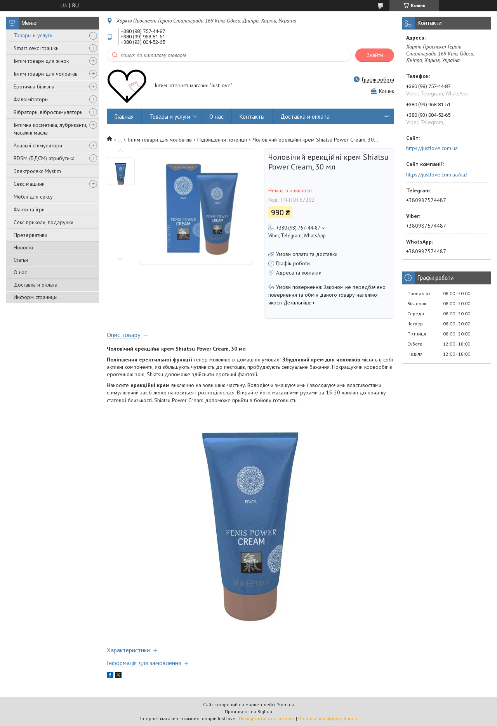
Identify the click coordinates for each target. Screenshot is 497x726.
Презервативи (30, 235)
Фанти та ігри (29, 209)
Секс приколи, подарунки (43, 222)
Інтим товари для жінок (41, 60)
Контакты (252, 116)
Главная (124, 116)
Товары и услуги (33, 35)
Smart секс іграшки (36, 48)
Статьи (21, 259)
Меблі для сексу (33, 196)
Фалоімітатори (31, 99)
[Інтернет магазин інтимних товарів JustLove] (127, 86)
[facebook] (110, 675)
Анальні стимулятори (38, 145)
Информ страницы (35, 297)
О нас (20, 272)
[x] (118, 675)
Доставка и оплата (35, 284)
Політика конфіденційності (327, 718)
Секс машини (29, 183)
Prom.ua (285, 704)
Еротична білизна (34, 86)
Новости (23, 247)
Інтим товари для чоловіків (46, 73)
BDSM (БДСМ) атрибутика (44, 158)
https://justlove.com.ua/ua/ (436, 174)
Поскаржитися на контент (267, 718)
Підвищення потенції (222, 139)
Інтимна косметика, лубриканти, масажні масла (50, 128)
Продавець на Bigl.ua (248, 711)
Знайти (375, 55)
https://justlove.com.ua (432, 148)
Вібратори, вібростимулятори (48, 112)
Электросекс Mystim (37, 171)
